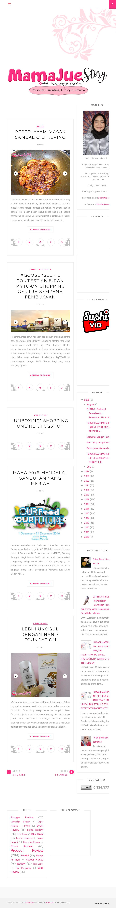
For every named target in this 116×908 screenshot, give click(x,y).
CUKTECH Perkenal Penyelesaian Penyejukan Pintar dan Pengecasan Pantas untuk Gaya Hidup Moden (96, 604)
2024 (86, 471)
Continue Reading (40, 229)
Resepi (40, 126)
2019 (86, 494)
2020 (86, 490)
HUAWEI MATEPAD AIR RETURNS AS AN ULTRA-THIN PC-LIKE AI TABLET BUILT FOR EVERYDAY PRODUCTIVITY (97, 700)
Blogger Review (22, 817)
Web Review (40, 415)
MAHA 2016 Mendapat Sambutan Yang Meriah (40, 478)
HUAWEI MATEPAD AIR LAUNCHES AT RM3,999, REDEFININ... (100, 427)
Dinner (27, 826)
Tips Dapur (38, 864)
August (90, 404)
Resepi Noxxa (34, 859)
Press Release (22, 846)
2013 (86, 522)
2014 (86, 518)
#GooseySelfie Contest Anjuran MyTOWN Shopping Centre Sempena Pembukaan (40, 286)
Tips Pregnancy (23, 868)
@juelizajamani (103, 203)
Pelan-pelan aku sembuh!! (99, 448)
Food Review (35, 829)
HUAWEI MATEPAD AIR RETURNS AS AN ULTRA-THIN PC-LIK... (100, 458)
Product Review (27, 850)
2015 (86, 513)
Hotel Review (22, 834)
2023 (86, 476)
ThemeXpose (29, 902)
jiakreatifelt (49, 902)
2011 (86, 532)
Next (65, 173)
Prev (16, 173)
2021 (86, 485)
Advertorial (40, 623)
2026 (86, 400)
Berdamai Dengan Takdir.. (99, 437)
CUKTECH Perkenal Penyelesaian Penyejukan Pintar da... (99, 413)
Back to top (101, 903)
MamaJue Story (105, 197)
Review (21, 863)
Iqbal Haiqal (37, 834)
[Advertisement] (58, 28)
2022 (86, 480)
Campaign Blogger (40, 270)
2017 (86, 504)
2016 (86, 508)
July (89, 466)
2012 (86, 527)
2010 (86, 536)
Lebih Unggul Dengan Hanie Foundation (40, 634)
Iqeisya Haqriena (24, 838)
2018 (86, 499)
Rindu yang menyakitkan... (99, 442)
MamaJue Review (31, 842)
